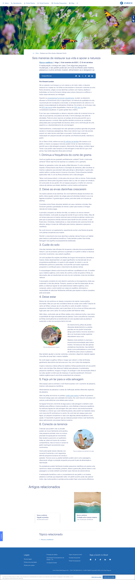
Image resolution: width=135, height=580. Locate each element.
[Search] (77, 3)
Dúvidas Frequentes (60, 3)
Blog (72, 3)
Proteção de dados (52, 554)
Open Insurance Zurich (75, 554)
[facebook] (86, 76)
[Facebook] (95, 559)
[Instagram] (90, 559)
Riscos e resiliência (46, 62)
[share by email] (92, 76)
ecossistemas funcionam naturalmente (60, 98)
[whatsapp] (76, 76)
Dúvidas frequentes (74, 557)
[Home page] (126, 3)
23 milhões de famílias (71, 141)
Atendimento (17, 3)
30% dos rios (78, 107)
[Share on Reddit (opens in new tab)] (89, 76)
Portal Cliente (30, 3)
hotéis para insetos (72, 395)
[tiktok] (100, 559)
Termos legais (28, 559)
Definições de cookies (96, 577)
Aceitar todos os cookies (109, 577)
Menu (7, 3)
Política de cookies (29, 565)
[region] (67, 577)
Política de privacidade (30, 562)
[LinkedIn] (80, 76)
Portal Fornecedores (74, 560)
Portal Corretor (44, 3)
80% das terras (46, 107)
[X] (82, 76)
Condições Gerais (52, 562)
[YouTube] (110, 559)
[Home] (34, 53)
